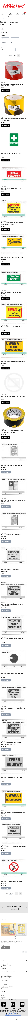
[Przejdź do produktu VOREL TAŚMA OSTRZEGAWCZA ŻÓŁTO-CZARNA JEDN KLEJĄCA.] (14, 417)
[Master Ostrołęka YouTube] (22, 1006)
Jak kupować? (5, 987)
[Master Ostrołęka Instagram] (13, 1006)
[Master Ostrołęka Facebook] (3, 1006)
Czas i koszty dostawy (7, 978)
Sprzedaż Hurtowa (6, 989)
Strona (9, 55)
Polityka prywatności (7, 986)
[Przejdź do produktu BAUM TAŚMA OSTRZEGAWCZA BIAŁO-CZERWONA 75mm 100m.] (14, 70)
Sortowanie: (4, 47)
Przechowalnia (5, 967)
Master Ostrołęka (3, 18)
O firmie (3, 998)
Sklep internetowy (12, 1019)
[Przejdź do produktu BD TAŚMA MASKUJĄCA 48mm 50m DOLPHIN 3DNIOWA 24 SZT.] (14, 929)
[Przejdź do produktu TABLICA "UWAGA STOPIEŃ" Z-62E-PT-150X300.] (14, 278)
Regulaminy (4, 984)
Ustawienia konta (6, 965)
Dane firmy (4, 997)
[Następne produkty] (16, 893)
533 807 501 (12, 1013)
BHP (9, 18)
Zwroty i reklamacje (6, 976)
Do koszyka (5, 90)
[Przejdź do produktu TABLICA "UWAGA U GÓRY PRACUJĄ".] (14, 313)
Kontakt (3, 995)
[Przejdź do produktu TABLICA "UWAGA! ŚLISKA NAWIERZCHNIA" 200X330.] (14, 348)
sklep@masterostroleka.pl (13, 1015)
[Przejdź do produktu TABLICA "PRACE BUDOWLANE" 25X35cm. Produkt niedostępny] (14, 625)
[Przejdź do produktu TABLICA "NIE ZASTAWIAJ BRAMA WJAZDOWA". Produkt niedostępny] (14, 556)
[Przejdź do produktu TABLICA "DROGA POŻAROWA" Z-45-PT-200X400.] (14, 174)
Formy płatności (5, 975)
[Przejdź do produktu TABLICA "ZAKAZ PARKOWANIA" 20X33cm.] (14, 382)
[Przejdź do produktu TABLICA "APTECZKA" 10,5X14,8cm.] (14, 140)
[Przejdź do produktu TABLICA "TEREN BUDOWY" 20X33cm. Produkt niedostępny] (14, 764)
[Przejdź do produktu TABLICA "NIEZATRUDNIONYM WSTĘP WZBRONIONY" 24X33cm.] (14, 209)
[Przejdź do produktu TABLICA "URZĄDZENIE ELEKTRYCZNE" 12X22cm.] (14, 244)
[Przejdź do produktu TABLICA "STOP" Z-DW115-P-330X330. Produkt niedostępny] (14, 660)
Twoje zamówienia (6, 964)
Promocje (3, 968)
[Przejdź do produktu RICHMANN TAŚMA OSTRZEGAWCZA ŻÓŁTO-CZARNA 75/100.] (14, 105)
